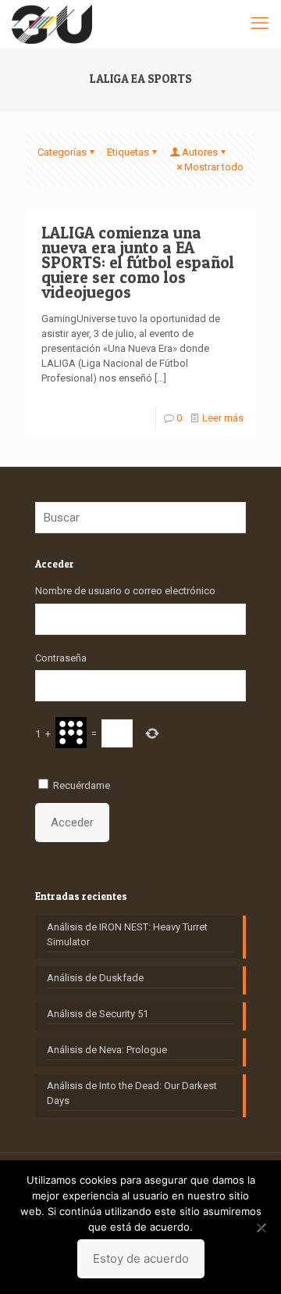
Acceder (72, 822)
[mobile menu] (260, 23)
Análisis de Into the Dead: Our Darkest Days (132, 1093)
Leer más (223, 418)
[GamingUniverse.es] (52, 23)
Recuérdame (81, 785)
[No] (261, 1227)
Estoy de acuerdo (141, 1258)
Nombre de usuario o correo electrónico (125, 591)
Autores (200, 152)
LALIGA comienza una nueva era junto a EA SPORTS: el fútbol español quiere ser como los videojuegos (137, 262)
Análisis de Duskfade (95, 978)
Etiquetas (128, 152)
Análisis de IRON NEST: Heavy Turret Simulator (127, 934)
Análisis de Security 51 (97, 1014)
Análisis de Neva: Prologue (107, 1050)
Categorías (62, 152)
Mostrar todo (214, 167)
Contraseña (61, 658)
